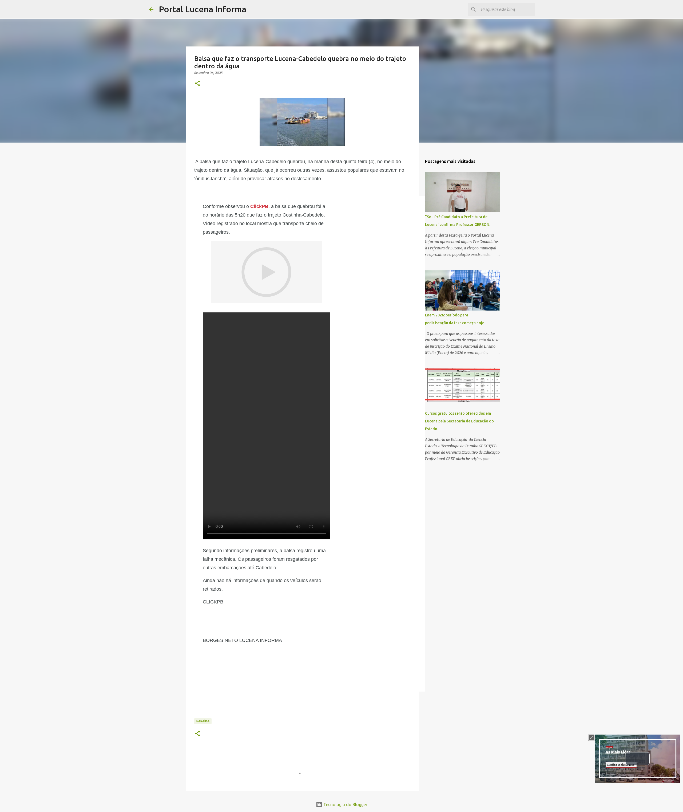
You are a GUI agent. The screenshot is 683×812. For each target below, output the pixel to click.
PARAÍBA (202, 721)
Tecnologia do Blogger (344, 804)
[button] (197, 83)
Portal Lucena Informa (202, 9)
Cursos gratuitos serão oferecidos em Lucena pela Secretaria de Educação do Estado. (459, 421)
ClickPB (259, 206)
